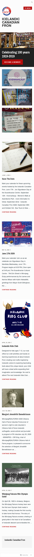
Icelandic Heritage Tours (17, 120)
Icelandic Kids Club (10, 346)
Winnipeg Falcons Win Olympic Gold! (15, 495)
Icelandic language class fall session (17, 97)
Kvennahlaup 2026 (17, 77)
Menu (29, 8)
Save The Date (8, 178)
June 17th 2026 (8, 253)
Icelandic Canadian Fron (15, 539)
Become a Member (12, 62)
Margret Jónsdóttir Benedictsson (16, 414)
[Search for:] (32, 2)
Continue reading (9, 212)
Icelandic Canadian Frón (11, 22)
